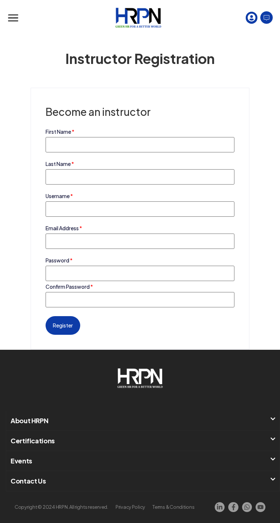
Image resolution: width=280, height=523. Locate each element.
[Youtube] (260, 507)
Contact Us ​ (29, 481)
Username (59, 195)
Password (59, 260)
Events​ (21, 460)
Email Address (64, 228)
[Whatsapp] (247, 507)
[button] (143, 421)
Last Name (60, 163)
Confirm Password (69, 286)
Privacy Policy (130, 507)
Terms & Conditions (173, 507)
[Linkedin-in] (220, 507)
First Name (60, 131)
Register (63, 325)
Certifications (33, 440)
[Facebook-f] (233, 507)
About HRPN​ (29, 420)
